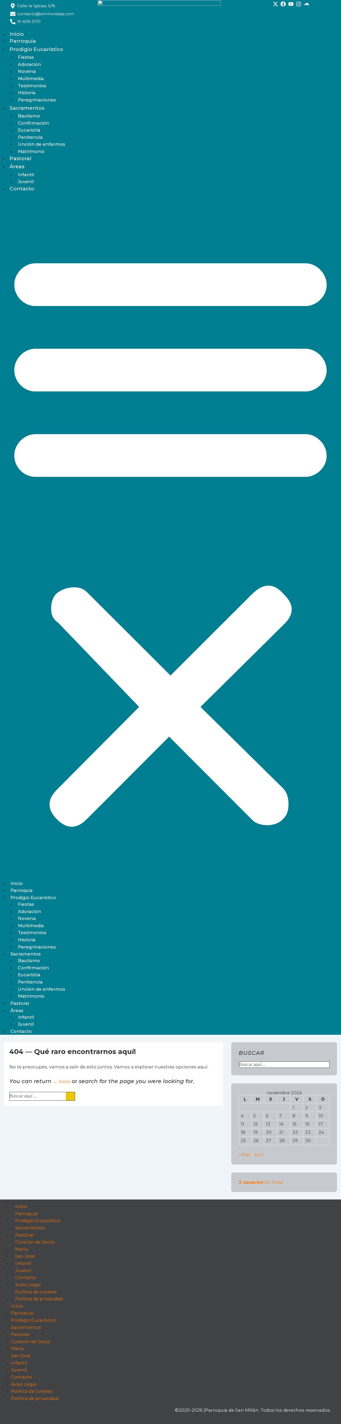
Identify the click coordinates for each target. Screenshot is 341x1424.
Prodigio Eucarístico (36, 49)
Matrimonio (31, 151)
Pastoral (20, 158)
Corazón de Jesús (35, 1242)
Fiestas (26, 57)
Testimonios (32, 85)
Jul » (259, 1154)
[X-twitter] (275, 4)
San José (25, 1256)
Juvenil (26, 181)
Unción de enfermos (41, 144)
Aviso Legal (28, 1284)
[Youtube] (291, 4)
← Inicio (61, 1081)
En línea (261, 1182)
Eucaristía (29, 130)
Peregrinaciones (37, 100)
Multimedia (31, 78)
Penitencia (30, 137)
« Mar (245, 1154)
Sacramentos (27, 108)
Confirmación (33, 123)
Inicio (17, 34)
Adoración (29, 64)
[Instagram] (298, 4)
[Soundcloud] (306, 4)
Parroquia (23, 41)
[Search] (70, 1096)
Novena (27, 71)
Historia (26, 92)
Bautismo (29, 116)
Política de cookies (36, 1291)
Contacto (22, 188)
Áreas (17, 166)
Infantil (26, 174)
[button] (170, 536)
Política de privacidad (39, 1298)
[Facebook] (283, 4)
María (21, 1249)
